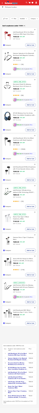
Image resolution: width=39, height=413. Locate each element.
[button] (32, 3)
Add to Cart (30, 45)
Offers (31, 68)
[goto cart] (29, 3)
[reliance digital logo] (11, 2)
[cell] (18, 354)
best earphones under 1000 (12, 26)
